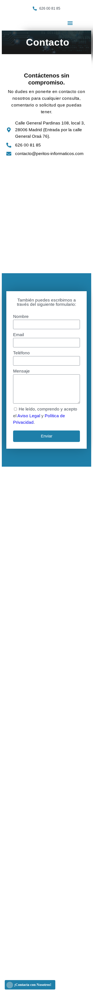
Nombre (21, 316)
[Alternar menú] (70, 23)
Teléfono (21, 353)
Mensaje (21, 371)
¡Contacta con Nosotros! (32, 985)
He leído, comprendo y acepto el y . (45, 416)
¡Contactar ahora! (63, 11)
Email (18, 334)
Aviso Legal (28, 415)
